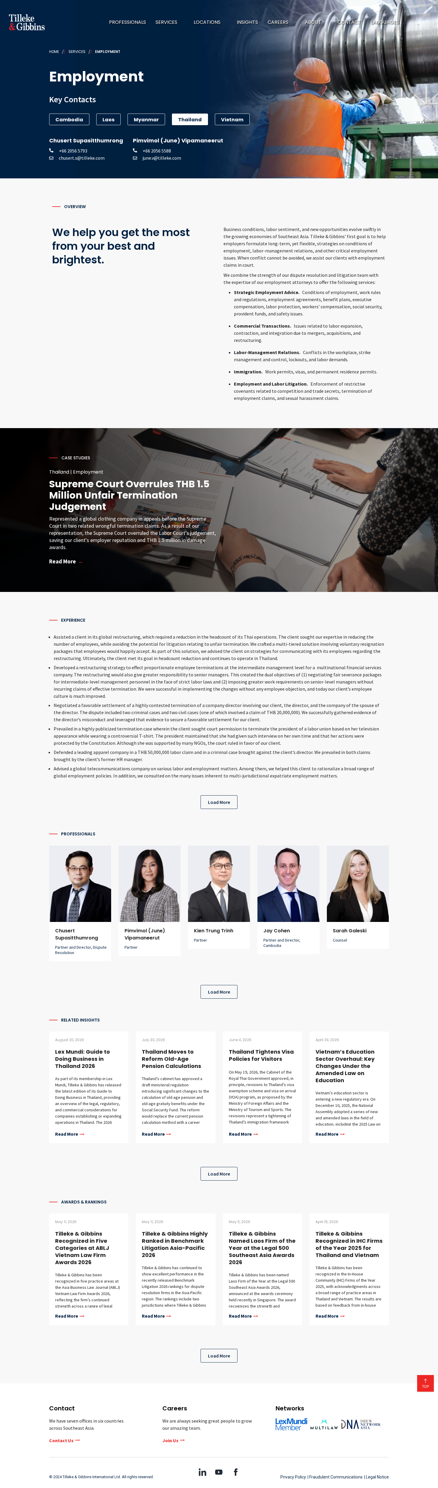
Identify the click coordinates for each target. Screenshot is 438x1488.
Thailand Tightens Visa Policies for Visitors (261, 1055)
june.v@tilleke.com (161, 158)
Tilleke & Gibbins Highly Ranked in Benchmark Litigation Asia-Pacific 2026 (175, 1244)
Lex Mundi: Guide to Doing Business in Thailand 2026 (82, 1059)
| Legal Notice (376, 1477)
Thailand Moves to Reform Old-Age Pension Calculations (171, 1059)
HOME (54, 51)
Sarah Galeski (349, 930)
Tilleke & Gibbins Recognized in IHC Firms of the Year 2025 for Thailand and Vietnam (349, 1244)
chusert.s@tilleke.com (82, 158)
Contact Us (61, 1440)
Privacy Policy (293, 1477)
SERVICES (77, 51)
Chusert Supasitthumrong (76, 934)
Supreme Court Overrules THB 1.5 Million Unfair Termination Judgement (129, 495)
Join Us (170, 1440)
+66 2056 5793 (71, 151)
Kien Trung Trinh (213, 930)
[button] (170, 22)
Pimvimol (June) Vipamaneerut (145, 934)
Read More (66, 1134)
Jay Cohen (276, 930)
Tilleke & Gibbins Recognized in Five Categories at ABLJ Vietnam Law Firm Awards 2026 (82, 1248)
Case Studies (75, 458)
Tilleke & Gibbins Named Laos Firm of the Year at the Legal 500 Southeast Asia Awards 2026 (262, 1248)
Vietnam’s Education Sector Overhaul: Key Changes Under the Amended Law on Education (345, 1066)
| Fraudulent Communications (335, 1477)
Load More (219, 802)
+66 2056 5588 (154, 151)
